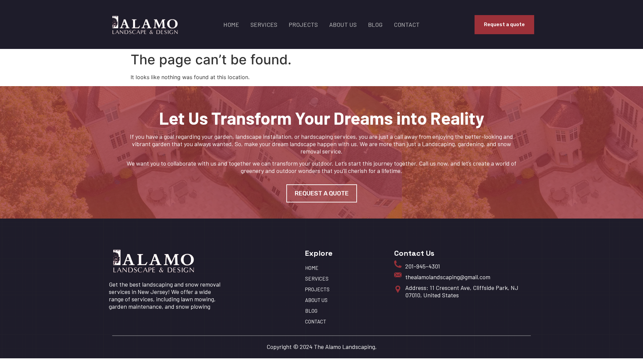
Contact (407, 24)
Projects (303, 24)
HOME (231, 24)
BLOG (375, 24)
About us (343, 24)
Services (264, 24)
